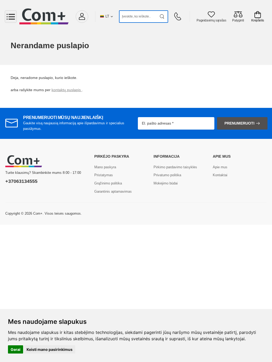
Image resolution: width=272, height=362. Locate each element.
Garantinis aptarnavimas (113, 191)
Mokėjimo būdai (166, 183)
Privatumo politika (167, 175)
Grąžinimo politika (108, 183)
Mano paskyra (105, 167)
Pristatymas (103, 175)
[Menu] (11, 16)
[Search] (162, 16)
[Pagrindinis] (44, 16)
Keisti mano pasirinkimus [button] (50, 349)
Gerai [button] (15, 349)
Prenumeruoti (239, 123)
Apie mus (220, 167)
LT (107, 16)
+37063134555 (21, 181)
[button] (82, 16)
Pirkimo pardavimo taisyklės (175, 167)
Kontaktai (220, 175)
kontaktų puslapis (67, 90)
